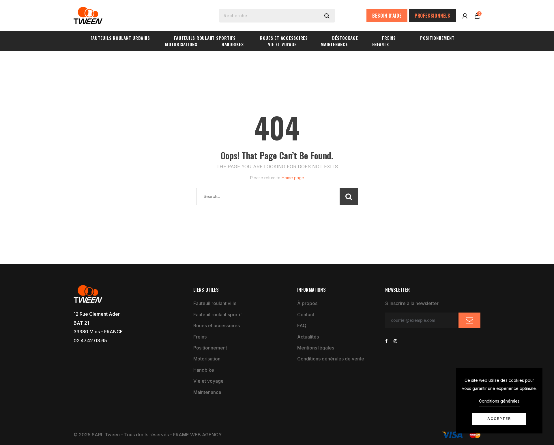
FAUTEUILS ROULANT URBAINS (120, 38)
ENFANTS (380, 44)
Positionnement (210, 348)
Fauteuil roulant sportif (217, 314)
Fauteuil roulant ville (215, 303)
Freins (200, 337)
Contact (305, 314)
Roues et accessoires (216, 325)
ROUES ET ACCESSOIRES (284, 38)
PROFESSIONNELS (432, 15)
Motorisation (206, 359)
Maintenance (207, 392)
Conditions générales (499, 401)
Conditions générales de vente (330, 359)
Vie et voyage (208, 381)
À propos (307, 303)
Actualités (308, 337)
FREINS (389, 38)
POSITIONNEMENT (437, 38)
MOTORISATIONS (181, 44)
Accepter (499, 418)
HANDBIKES (233, 44)
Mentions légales (315, 348)
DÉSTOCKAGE (345, 38)
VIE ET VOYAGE (282, 44)
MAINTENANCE (334, 44)
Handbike (203, 370)
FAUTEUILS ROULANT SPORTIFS (205, 38)
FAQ (301, 325)
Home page (293, 177)
